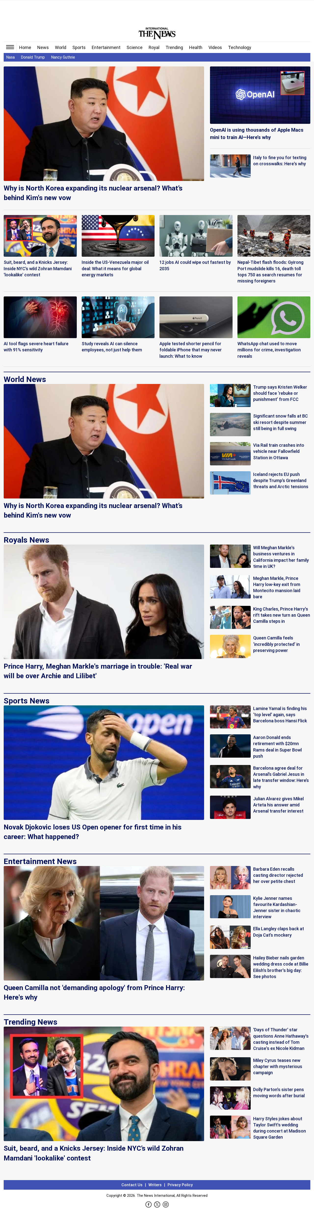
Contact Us (132, 1185)
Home (25, 47)
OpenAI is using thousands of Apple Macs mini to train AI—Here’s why (256, 133)
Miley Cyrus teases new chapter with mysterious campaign (277, 1066)
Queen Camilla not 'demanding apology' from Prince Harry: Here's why (94, 992)
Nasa (10, 57)
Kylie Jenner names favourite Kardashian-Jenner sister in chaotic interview (277, 907)
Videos (215, 47)
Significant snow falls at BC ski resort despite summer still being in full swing (280, 422)
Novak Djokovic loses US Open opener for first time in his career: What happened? (93, 832)
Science (135, 47)
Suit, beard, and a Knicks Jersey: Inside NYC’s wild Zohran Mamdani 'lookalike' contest (93, 1153)
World (60, 47)
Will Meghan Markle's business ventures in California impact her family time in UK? (281, 557)
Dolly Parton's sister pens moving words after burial (279, 1092)
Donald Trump (33, 57)
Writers (155, 1185)
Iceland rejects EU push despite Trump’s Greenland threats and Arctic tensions (280, 480)
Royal (154, 47)
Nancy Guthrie (63, 57)
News (43, 47)
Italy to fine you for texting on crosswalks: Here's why (279, 160)
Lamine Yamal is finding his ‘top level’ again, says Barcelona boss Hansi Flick (280, 714)
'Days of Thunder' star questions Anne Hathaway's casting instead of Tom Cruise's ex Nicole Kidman (281, 1039)
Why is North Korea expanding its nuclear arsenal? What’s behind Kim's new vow (93, 193)
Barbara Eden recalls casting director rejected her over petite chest (278, 875)
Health (195, 47)
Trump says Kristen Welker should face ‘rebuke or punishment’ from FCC (280, 393)
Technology (239, 47)
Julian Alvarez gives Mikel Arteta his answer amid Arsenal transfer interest (278, 805)
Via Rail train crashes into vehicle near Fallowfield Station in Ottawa (278, 451)
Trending (174, 47)
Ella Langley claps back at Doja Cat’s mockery (278, 931)
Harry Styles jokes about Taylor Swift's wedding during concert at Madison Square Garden (279, 1128)
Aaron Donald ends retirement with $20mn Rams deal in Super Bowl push (277, 747)
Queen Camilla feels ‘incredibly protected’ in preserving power (276, 644)
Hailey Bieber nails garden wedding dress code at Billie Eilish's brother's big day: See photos (280, 967)
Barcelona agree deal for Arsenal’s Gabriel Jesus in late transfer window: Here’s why (281, 777)
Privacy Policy (180, 1185)
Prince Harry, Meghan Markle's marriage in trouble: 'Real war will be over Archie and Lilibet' (98, 671)
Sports (79, 47)
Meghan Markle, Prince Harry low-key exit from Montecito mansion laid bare (276, 587)
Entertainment (106, 47)
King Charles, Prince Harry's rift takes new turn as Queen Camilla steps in (281, 615)
